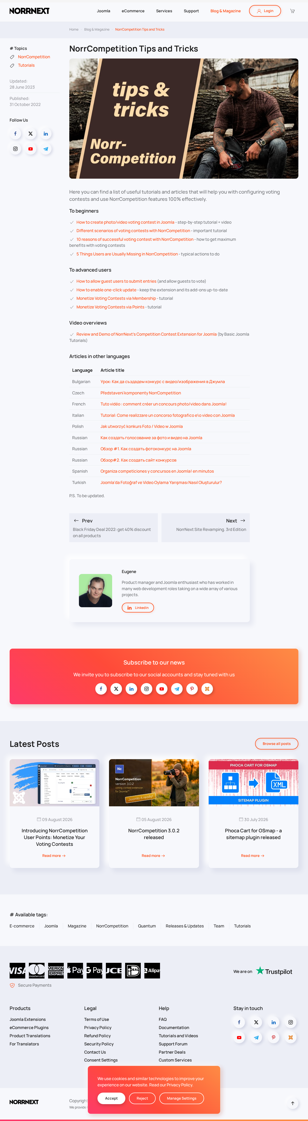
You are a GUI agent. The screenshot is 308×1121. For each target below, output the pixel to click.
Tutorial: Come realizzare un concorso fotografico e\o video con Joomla (168, 415)
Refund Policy (97, 1035)
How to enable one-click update (106, 290)
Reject (142, 1098)
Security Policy (99, 1044)
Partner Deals (172, 1052)
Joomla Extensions (28, 1019)
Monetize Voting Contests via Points (110, 307)
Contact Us (95, 1052)
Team (219, 926)
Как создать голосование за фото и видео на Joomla (151, 437)
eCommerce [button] (133, 10)
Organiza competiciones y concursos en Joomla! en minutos (157, 471)
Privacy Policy (97, 1027)
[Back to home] (29, 11)
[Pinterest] (192, 689)
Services (164, 10)
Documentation (174, 1027)
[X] (116, 689)
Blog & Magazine (226, 10)
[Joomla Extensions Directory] (207, 689)
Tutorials (242, 926)
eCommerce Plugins (29, 1027)
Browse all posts (277, 743)
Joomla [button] (103, 10)
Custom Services (175, 1060)
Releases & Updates (185, 926)
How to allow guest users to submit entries (116, 281)
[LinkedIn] (45, 133)
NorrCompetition (112, 926)
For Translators (24, 1044)
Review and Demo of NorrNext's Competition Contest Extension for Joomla (147, 334)
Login (268, 10)
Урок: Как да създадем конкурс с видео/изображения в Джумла (163, 381)
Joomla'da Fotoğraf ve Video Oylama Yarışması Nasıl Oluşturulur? (161, 482)
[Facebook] (15, 133)
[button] (292, 11)
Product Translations (30, 1035)
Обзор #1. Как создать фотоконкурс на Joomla (146, 448)
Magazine (77, 926)
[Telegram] (45, 149)
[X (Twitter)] (30, 133)
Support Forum (173, 1044)
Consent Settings (101, 1060)
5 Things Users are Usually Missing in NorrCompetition (127, 254)
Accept (111, 1098)
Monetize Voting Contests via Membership (116, 298)
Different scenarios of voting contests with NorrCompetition (133, 230)
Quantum (147, 926)
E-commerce (22, 926)
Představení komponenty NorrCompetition (141, 393)
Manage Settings (181, 1098)
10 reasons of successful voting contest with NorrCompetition (135, 239)
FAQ (163, 1019)
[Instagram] (15, 149)
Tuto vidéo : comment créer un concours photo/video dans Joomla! (164, 404)
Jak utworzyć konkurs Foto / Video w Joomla (142, 426)
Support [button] (191, 10)
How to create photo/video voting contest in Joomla (125, 222)
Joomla (51, 926)
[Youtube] (30, 149)
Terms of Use (96, 1019)
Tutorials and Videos (178, 1035)
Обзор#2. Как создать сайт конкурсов (138, 460)
